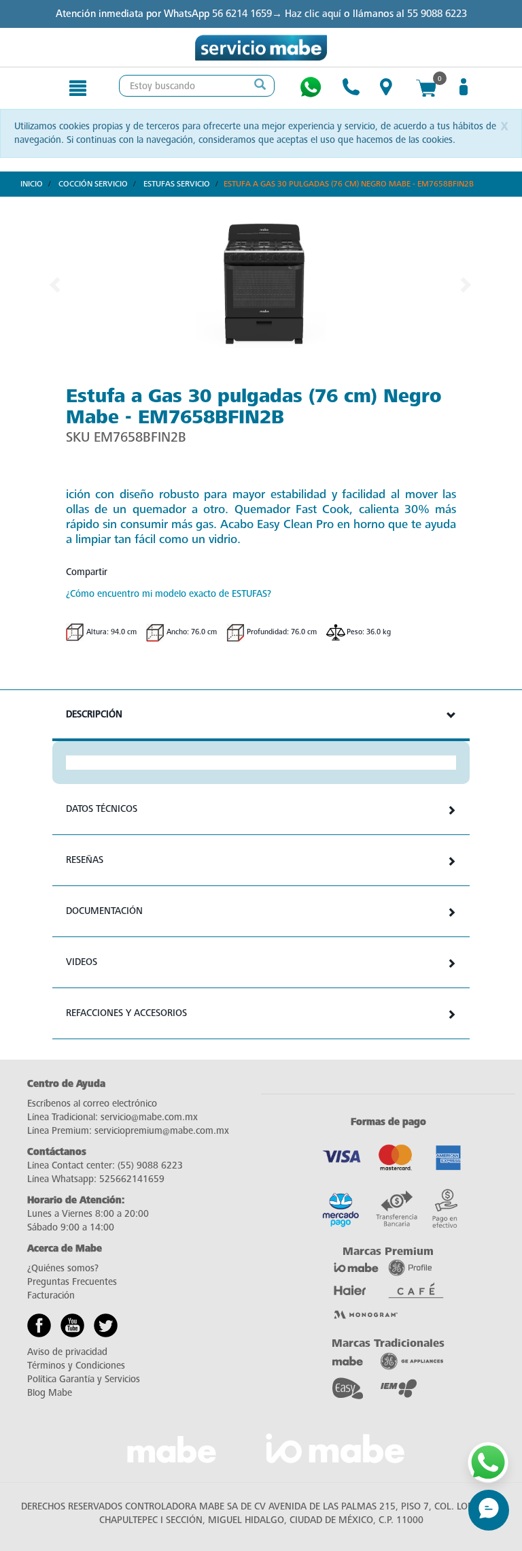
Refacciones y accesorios (126, 1013)
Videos (81, 962)
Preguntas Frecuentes (72, 1282)
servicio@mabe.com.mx (149, 1117)
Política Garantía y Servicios (83, 1379)
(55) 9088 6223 (150, 1165)
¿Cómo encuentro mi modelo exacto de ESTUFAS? (168, 594)
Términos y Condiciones (76, 1365)
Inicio (31, 184)
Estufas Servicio (176, 184)
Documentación (104, 911)
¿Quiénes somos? (63, 1268)
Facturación (51, 1295)
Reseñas (84, 860)
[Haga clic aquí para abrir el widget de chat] (488, 1510)
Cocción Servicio (93, 184)
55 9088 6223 (437, 13)
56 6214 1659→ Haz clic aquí (276, 13)
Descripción (94, 714)
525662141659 (131, 1179)
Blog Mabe (49, 1393)
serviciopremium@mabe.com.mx (161, 1131)
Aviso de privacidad (67, 1352)
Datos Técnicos (101, 809)
